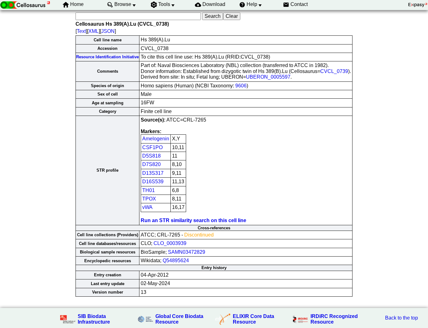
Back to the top (401, 317)
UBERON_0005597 (268, 77)
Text (81, 31)
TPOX (149, 198)
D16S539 (153, 181)
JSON (108, 31)
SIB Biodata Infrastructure (94, 319)
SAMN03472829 (186, 252)
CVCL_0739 (334, 71)
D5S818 (151, 156)
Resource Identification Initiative (107, 57)
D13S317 (153, 173)
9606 (241, 85)
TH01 (148, 190)
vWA (147, 207)
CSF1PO (152, 147)
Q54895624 (176, 260)
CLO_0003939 (170, 243)
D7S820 (151, 164)
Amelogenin (155, 138)
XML (93, 31)
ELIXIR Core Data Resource (253, 319)
